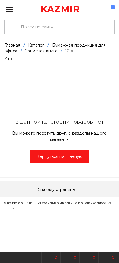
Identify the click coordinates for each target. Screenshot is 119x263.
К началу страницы (56, 189)
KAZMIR (60, 9)
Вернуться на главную (59, 156)
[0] (110, 10)
